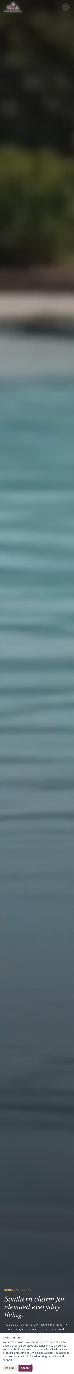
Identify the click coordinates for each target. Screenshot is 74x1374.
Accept (25, 1367)
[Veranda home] (13, 7)
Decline (10, 1367)
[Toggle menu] (66, 7)
